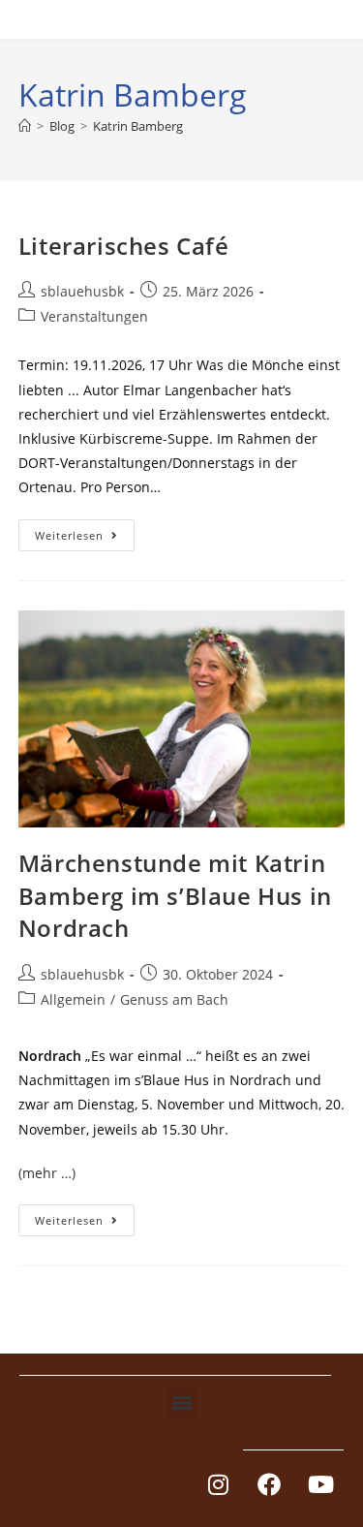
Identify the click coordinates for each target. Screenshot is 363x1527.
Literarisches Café (123, 246)
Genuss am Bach (174, 999)
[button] (181, 1402)
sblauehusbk (82, 291)
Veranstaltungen (94, 316)
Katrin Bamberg (138, 126)
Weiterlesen (85, 531)
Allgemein (73, 999)
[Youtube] (320, 1484)
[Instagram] (218, 1484)
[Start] (24, 126)
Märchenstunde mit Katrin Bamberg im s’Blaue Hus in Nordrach (175, 895)
